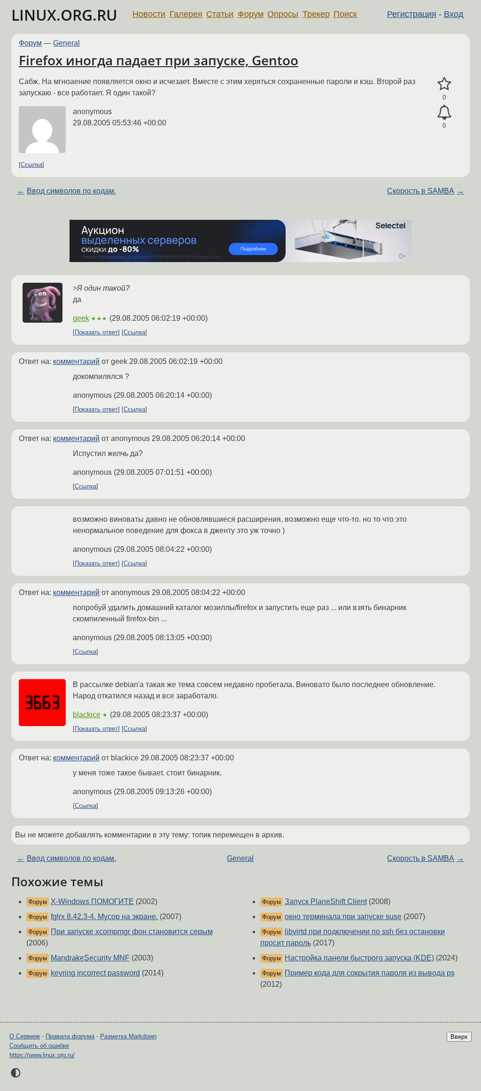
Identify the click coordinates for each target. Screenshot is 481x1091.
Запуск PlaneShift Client (326, 901)
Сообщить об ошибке (39, 1045)
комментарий (76, 361)
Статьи (219, 14)
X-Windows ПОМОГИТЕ (92, 901)
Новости (148, 14)
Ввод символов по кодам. (71, 191)
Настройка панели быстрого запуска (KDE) (359, 958)
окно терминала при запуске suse (343, 917)
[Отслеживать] (444, 112)
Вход (454, 14)
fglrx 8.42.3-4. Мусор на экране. (104, 917)
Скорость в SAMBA (420, 191)
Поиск (345, 14)
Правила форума (70, 1036)
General (66, 43)
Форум (251, 14)
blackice (87, 715)
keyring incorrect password (95, 973)
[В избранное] (444, 84)
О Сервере (24, 1036)
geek (81, 318)
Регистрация (411, 14)
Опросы (282, 14)
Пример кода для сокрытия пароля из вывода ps (370, 973)
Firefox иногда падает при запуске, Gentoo (158, 60)
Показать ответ (96, 332)
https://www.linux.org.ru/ (42, 1055)
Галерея (186, 14)
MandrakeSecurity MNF (90, 958)
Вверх (459, 1036)
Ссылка (31, 164)
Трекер (316, 14)
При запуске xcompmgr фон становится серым (132, 932)
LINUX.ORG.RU (64, 15)
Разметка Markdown (128, 1036)
